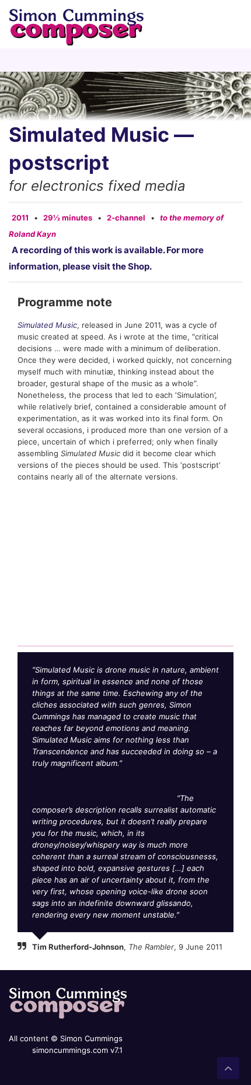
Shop (138, 266)
